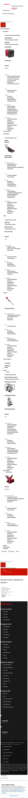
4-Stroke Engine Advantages (14, 315)
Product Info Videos (12, 90)
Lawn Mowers (6, 133)
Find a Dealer (6, 634)
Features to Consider (12, 497)
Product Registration (12, 119)
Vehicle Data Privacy (7, 746)
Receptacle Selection (12, 113)
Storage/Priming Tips (12, 453)
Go (3, 24)
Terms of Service (6, 755)
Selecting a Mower (11, 165)
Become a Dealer (7, 701)
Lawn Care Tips (11, 197)
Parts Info (9, 120)
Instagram (5, 617)
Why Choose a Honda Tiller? (14, 248)
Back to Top (4, 775)
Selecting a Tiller (11, 247)
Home (4, 570)
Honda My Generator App (13, 83)
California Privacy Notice (16, 790)
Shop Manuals (10, 122)
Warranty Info (10, 123)
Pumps (5, 370)
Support (9, 126)
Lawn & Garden (7, 131)
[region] (14, 789)
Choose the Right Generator (13, 76)
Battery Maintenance (12, 112)
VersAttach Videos (11, 326)
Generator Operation (12, 109)
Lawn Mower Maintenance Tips (14, 192)
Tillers (4, 215)
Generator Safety (11, 107)
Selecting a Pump (11, 426)
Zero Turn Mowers (7, 359)
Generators (6, 31)
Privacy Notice (6, 749)
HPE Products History (8, 706)
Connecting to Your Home (13, 77)
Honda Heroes (6, 704)
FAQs (4, 683)
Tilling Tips (10, 274)
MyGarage (5, 686)
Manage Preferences (14, 795)
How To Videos (10, 91)
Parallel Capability (11, 80)
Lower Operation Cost (12, 316)
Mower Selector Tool (12, 164)
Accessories (10, 82)
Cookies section (4, 770)
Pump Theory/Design (12, 430)
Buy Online (5, 637)
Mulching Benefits (11, 195)
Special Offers (10, 97)
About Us (5, 693)
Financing (9, 129)
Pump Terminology (11, 429)
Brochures (9, 96)
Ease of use (10, 318)
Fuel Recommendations (12, 110)
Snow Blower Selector (12, 500)
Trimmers (5, 292)
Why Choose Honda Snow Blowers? (15, 498)
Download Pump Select (12, 432)
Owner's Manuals (11, 106)
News (4, 696)
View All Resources (11, 100)
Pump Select (10, 433)
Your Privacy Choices (7, 752)
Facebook (5, 611)
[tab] (15, 133)
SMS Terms (5, 758)
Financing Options (11, 99)
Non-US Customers (7, 698)
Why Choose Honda (12, 424)
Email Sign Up (6, 619)
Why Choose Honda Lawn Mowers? (15, 167)
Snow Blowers (6, 470)
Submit (3, 596)
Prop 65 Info (6, 761)
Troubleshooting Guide (12, 450)
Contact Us (5, 675)
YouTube (5, 614)
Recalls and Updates (12, 125)
